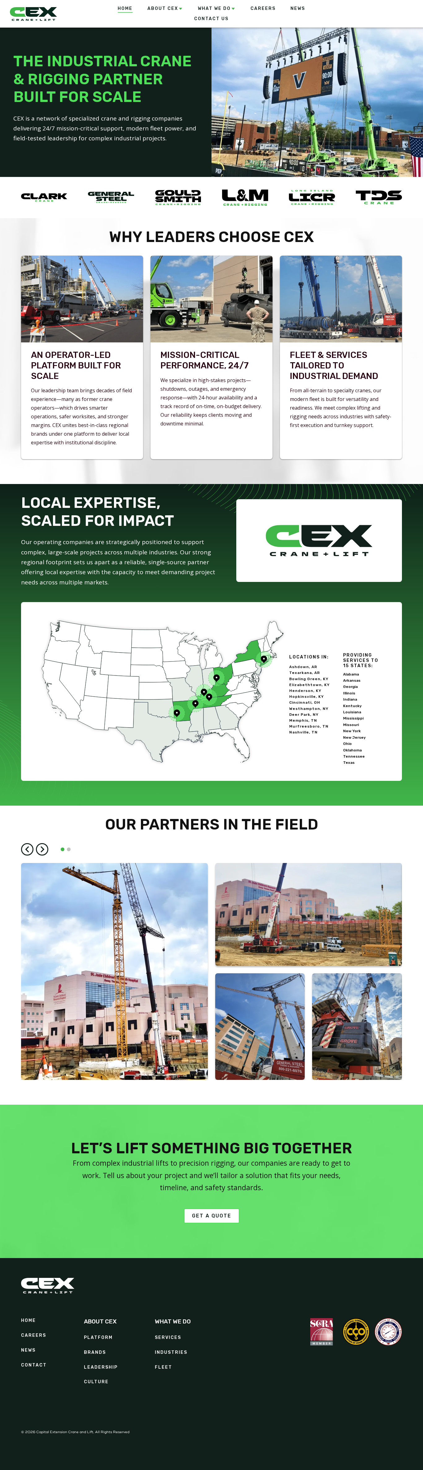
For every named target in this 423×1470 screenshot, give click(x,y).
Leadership (101, 1367)
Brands (95, 1352)
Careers (33, 1335)
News (28, 1350)
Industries (171, 1352)
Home (28, 1320)
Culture (96, 1382)
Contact (34, 1365)
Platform (98, 1337)
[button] (165, 9)
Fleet (163, 1367)
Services (168, 1337)
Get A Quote (211, 1216)
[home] (48, 14)
